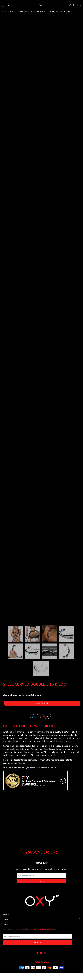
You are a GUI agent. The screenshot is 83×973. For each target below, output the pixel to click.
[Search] (70, 5)
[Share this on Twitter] (32, 716)
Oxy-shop (44, 962)
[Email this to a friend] (49, 716)
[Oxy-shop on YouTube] (41, 953)
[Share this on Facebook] (38, 716)
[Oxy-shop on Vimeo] (45, 953)
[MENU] (1, 5)
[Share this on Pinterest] (44, 716)
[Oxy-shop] (41, 5)
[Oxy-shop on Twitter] (37, 953)
